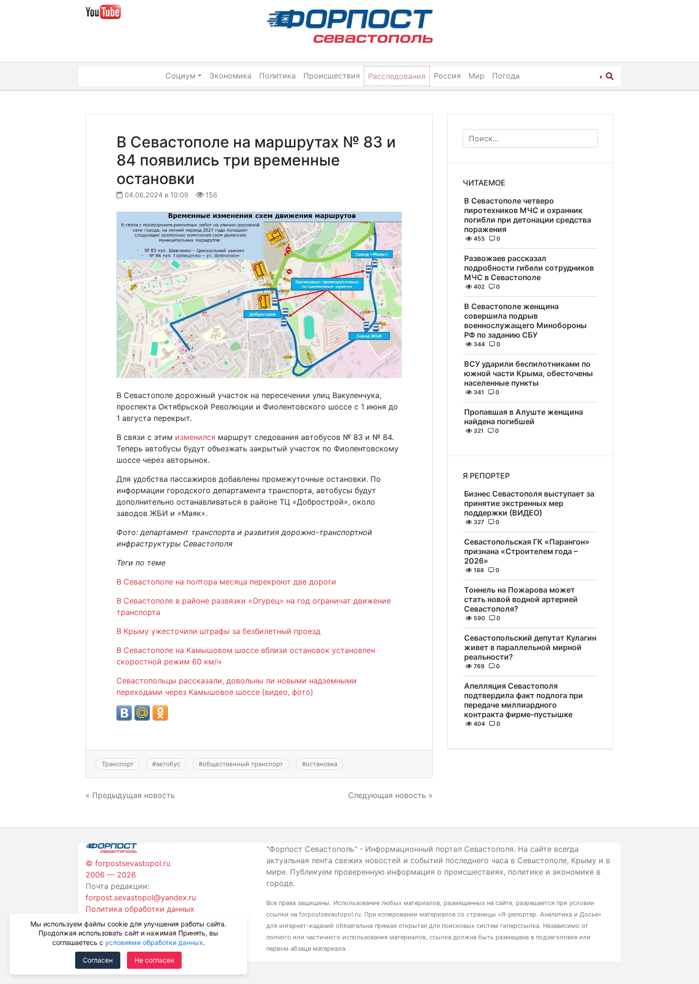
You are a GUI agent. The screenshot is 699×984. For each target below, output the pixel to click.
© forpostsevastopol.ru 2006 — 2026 (128, 868)
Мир (476, 75)
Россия (447, 75)
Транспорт (118, 764)
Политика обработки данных (140, 909)
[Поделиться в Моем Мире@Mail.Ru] (142, 713)
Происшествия (331, 75)
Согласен (98, 960)
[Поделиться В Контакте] (124, 713)
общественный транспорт (243, 764)
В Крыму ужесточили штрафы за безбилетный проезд (218, 631)
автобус (168, 764)
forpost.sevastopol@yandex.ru (141, 897)
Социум (180, 75)
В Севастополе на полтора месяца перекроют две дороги (226, 581)
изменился (195, 437)
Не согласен (154, 960)
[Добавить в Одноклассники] (160, 713)
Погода (506, 75)
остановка (321, 764)
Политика (277, 75)
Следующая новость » (390, 795)
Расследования (397, 76)
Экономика (230, 75)
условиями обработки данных (154, 942)
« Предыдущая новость (130, 795)
